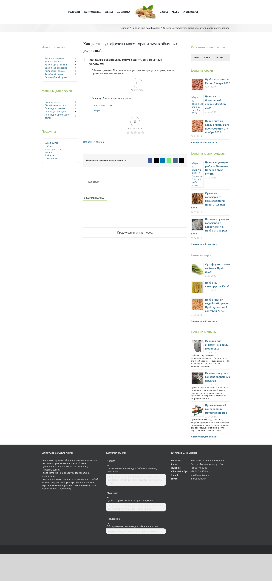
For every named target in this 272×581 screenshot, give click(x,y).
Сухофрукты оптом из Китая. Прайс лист (217, 268)
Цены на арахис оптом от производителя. (130, 500)
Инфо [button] (196, 57)
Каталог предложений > (204, 436)
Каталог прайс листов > (204, 142)
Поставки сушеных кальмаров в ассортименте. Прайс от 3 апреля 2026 (210, 227)
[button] (201, 11)
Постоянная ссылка (102, 105)
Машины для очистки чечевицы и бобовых (216, 345)
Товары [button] (207, 57)
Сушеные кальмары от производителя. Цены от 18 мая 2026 (208, 201)
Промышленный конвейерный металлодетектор (216, 409)
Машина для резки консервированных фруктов (217, 377)
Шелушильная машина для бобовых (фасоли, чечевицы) (132, 470)
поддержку (65, 488)
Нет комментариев (93, 141)
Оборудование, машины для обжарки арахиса (133, 526)
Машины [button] (219, 57)
